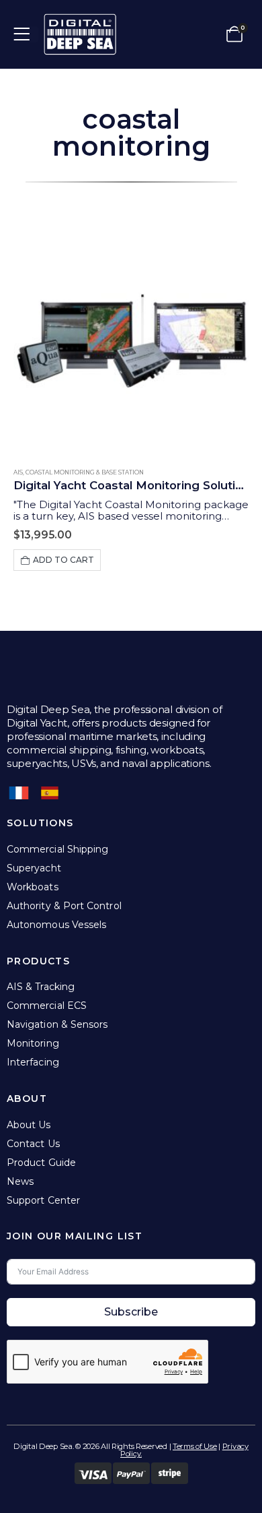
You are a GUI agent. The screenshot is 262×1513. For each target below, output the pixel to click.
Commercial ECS (47, 1005)
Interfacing (33, 1062)
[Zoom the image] (80, 20)
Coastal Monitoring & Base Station (85, 472)
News (20, 1181)
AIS (18, 472)
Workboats (32, 887)
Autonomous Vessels (56, 925)
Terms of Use (195, 1446)
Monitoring (33, 1043)
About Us (29, 1125)
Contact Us (33, 1144)
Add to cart (63, 560)
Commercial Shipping (57, 849)
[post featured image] (131, 336)
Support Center (43, 1200)
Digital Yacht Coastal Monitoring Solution (131, 485)
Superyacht (34, 868)
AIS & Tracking (41, 987)
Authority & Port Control (64, 906)
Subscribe (131, 1311)
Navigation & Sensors (57, 1024)
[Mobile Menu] (25, 34)
